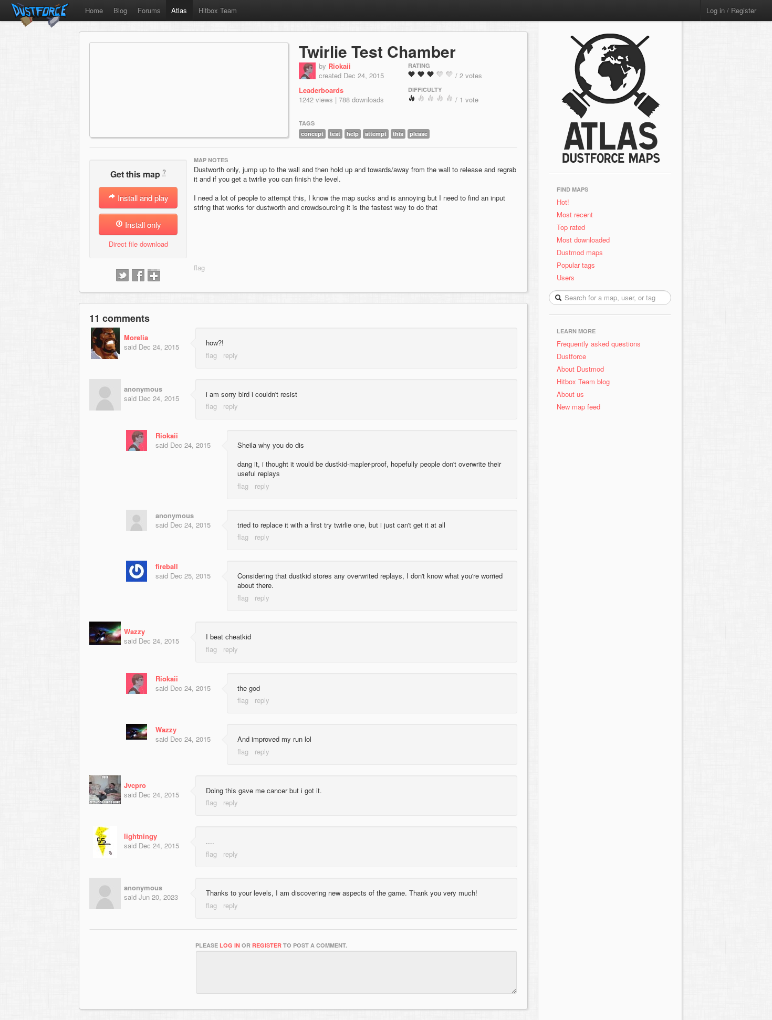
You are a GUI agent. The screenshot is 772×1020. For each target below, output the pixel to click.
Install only (142, 224)
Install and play (142, 197)
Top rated (571, 227)
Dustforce (571, 356)
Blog (120, 10)
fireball (166, 566)
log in (230, 945)
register (266, 945)
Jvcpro (135, 785)
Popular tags (576, 265)
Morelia (136, 337)
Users (566, 277)
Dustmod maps (580, 252)
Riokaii (339, 66)
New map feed (580, 407)
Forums (149, 10)
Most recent (575, 214)
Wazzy (134, 631)
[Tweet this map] (122, 275)
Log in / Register (731, 10)
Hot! (563, 202)
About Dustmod (580, 369)
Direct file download (138, 244)
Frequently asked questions (599, 344)
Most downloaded (583, 240)
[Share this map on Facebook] (138, 275)
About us (570, 394)
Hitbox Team (218, 10)
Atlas (179, 10)
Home (94, 10)
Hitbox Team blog (583, 381)
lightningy (140, 836)
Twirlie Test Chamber (377, 51)
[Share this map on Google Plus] (154, 275)
